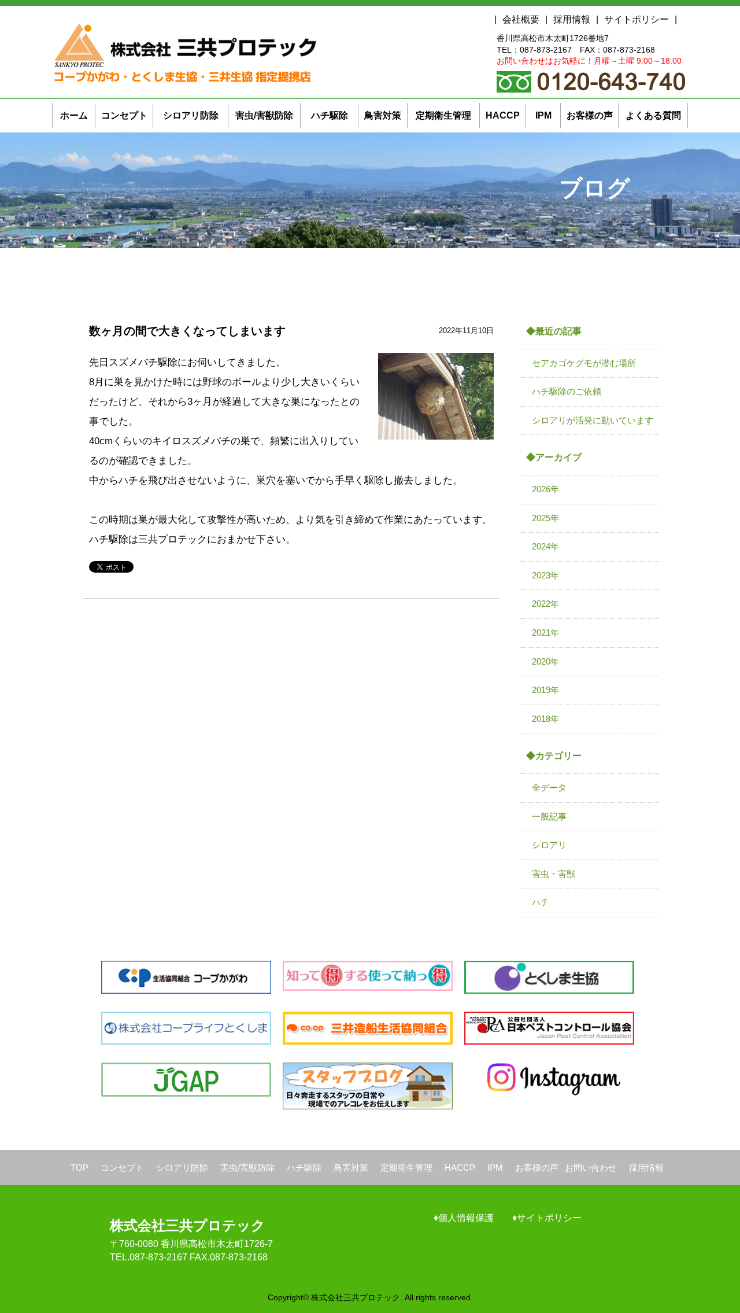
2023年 (545, 575)
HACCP (460, 1167)
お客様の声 (536, 1167)
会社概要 (520, 19)
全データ (549, 787)
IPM (495, 1167)
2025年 (545, 518)
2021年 (545, 632)
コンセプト (122, 1167)
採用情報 (571, 19)
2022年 (545, 603)
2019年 (545, 690)
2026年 (545, 489)
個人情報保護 (466, 1218)
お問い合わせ (591, 1167)
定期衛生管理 (406, 1167)
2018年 (545, 719)
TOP (79, 1167)
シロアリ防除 (182, 1167)
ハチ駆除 (304, 1167)
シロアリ (549, 845)
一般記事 (549, 816)
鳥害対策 (351, 1167)
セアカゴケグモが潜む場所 (584, 363)
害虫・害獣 (553, 874)
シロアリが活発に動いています (592, 420)
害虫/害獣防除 (247, 1167)
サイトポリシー (636, 19)
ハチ (540, 902)
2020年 (545, 661)
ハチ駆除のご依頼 (566, 391)
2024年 (545, 546)
